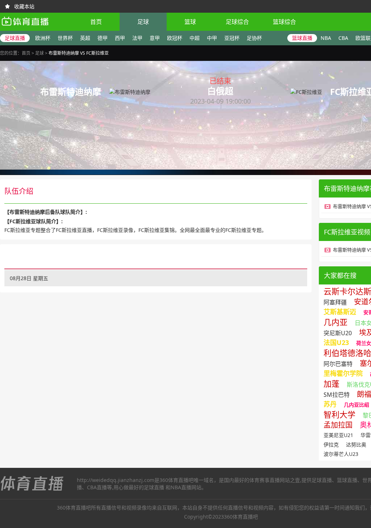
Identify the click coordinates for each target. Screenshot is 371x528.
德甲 (102, 37)
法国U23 (336, 342)
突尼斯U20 (338, 333)
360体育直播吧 (176, 480)
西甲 (120, 37)
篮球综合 (284, 22)
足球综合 (237, 22)
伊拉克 (331, 444)
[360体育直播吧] (25, 27)
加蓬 (331, 383)
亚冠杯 (231, 37)
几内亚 (335, 321)
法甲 (137, 37)
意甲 (155, 37)
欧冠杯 (174, 37)
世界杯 (65, 37)
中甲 (212, 37)
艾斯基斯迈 (340, 311)
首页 (96, 22)
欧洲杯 (42, 37)
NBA (326, 37)
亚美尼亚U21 (338, 435)
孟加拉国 (338, 425)
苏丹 (330, 404)
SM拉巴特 (337, 395)
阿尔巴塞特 (338, 364)
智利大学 (339, 414)
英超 (85, 37)
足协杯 (254, 37)
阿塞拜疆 (335, 302)
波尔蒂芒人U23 (341, 453)
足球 (143, 22)
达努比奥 (356, 444)
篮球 (190, 22)
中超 (194, 37)
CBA (343, 37)
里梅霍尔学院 (343, 373)
